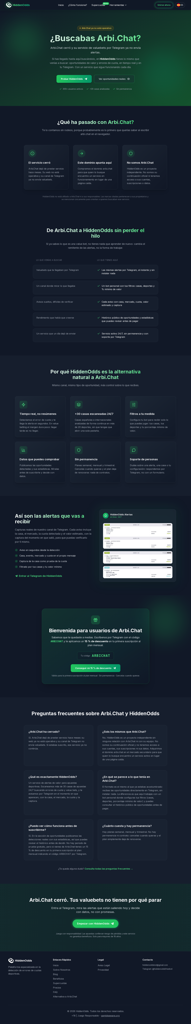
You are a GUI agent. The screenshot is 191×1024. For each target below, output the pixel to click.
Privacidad (103, 969)
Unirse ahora (164, 5)
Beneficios (58, 978)
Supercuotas (98, 4)
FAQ (55, 992)
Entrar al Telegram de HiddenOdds (40, 575)
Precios (57, 987)
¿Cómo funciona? (77, 5)
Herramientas (117, 5)
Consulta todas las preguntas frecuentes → (109, 868)
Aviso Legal (104, 965)
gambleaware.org (110, 1015)
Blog (55, 974)
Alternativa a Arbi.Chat (65, 996)
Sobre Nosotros (61, 969)
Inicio (61, 5)
